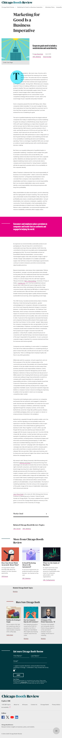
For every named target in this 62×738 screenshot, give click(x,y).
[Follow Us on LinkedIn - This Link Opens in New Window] (16, 717)
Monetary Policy (50, 7)
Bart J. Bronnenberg (30, 281)
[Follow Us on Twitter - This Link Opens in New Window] (7, 717)
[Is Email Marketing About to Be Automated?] (31, 554)
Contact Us (34, 704)
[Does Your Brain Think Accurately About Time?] (10, 554)
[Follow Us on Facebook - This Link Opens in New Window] (3, 717)
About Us (16, 704)
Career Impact (10, 634)
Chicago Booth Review (8, 7)
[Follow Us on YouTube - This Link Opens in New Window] (12, 717)
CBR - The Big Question (49, 580)
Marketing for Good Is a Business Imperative (29, 7)
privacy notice (24, 681)
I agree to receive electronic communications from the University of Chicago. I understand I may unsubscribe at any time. (30, 667)
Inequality (59, 7)
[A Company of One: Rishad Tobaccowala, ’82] (48, 612)
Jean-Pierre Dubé (38, 54)
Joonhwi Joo (21, 283)
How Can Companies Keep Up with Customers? (31, 621)
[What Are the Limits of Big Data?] (51, 554)
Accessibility (5, 707)
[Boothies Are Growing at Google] (14, 612)
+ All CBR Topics (6, 704)
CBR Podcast (5, 576)
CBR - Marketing (37, 56)
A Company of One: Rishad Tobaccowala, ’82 (48, 621)
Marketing (15, 591)
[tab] (31, 513)
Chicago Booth (44, 704)
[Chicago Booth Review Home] (17, 2)
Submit (18, 675)
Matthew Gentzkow (25, 463)
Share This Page (47, 56)
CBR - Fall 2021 (17, 528)
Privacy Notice (56, 704)
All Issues (25, 704)
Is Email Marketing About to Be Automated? (29, 565)
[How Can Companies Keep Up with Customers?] (31, 612)
